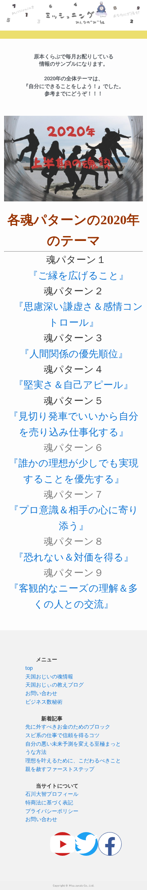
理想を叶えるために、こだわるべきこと (73, 760)
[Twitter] (86, 844)
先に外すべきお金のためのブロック (67, 727)
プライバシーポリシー (51, 811)
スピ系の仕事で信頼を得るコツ (62, 735)
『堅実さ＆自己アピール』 (73, 385)
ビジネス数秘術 (43, 702)
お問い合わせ (41, 693)
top (29, 668)
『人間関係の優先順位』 (74, 354)
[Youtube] (62, 844)
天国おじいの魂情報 (49, 677)
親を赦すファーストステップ (59, 769)
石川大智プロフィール (51, 794)
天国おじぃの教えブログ (54, 685)
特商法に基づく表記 (49, 802)
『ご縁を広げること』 (78, 275)
